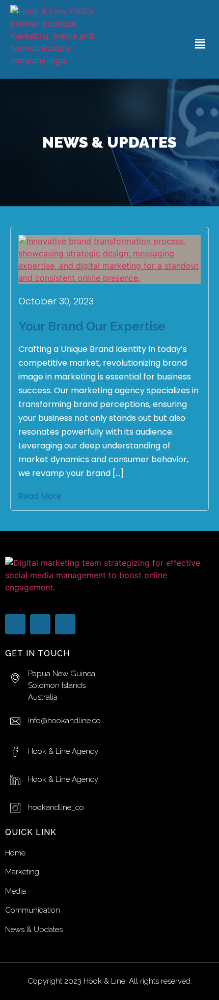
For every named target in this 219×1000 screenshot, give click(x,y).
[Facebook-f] (15, 624)
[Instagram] (65, 624)
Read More (40, 496)
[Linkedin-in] (40, 624)
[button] (200, 43)
